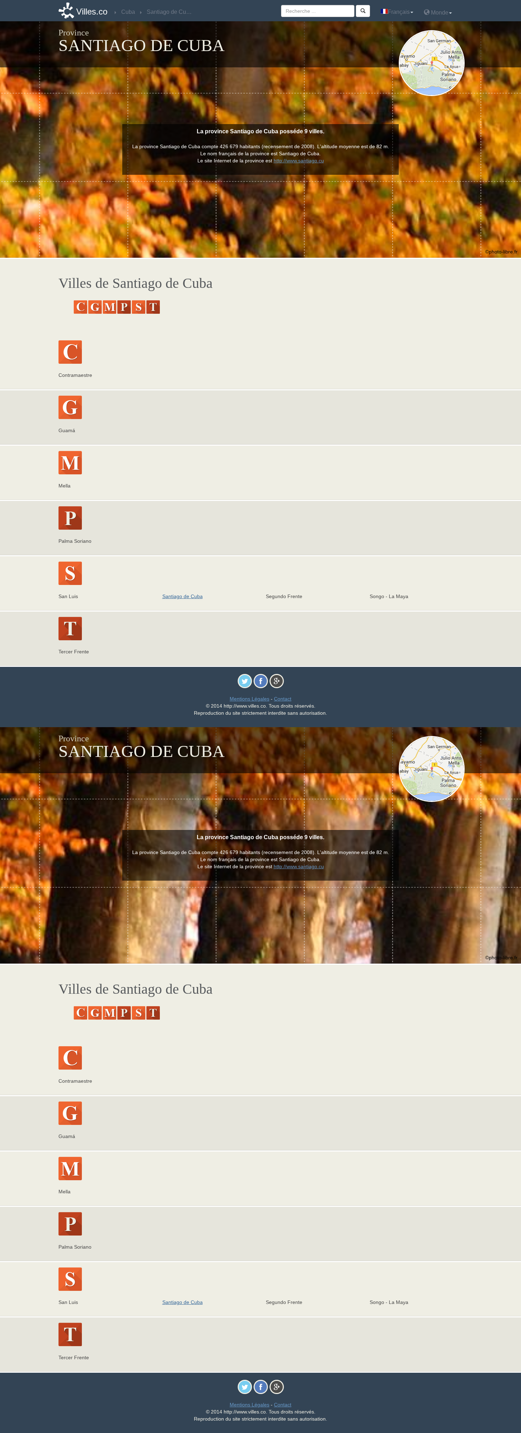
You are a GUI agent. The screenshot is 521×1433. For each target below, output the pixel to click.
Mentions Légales (249, 699)
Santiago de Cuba (182, 596)
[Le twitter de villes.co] (244, 681)
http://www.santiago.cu (299, 160)
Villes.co (91, 11)
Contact (282, 699)
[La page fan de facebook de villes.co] (260, 681)
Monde (439, 13)
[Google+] (276, 681)
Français (399, 12)
